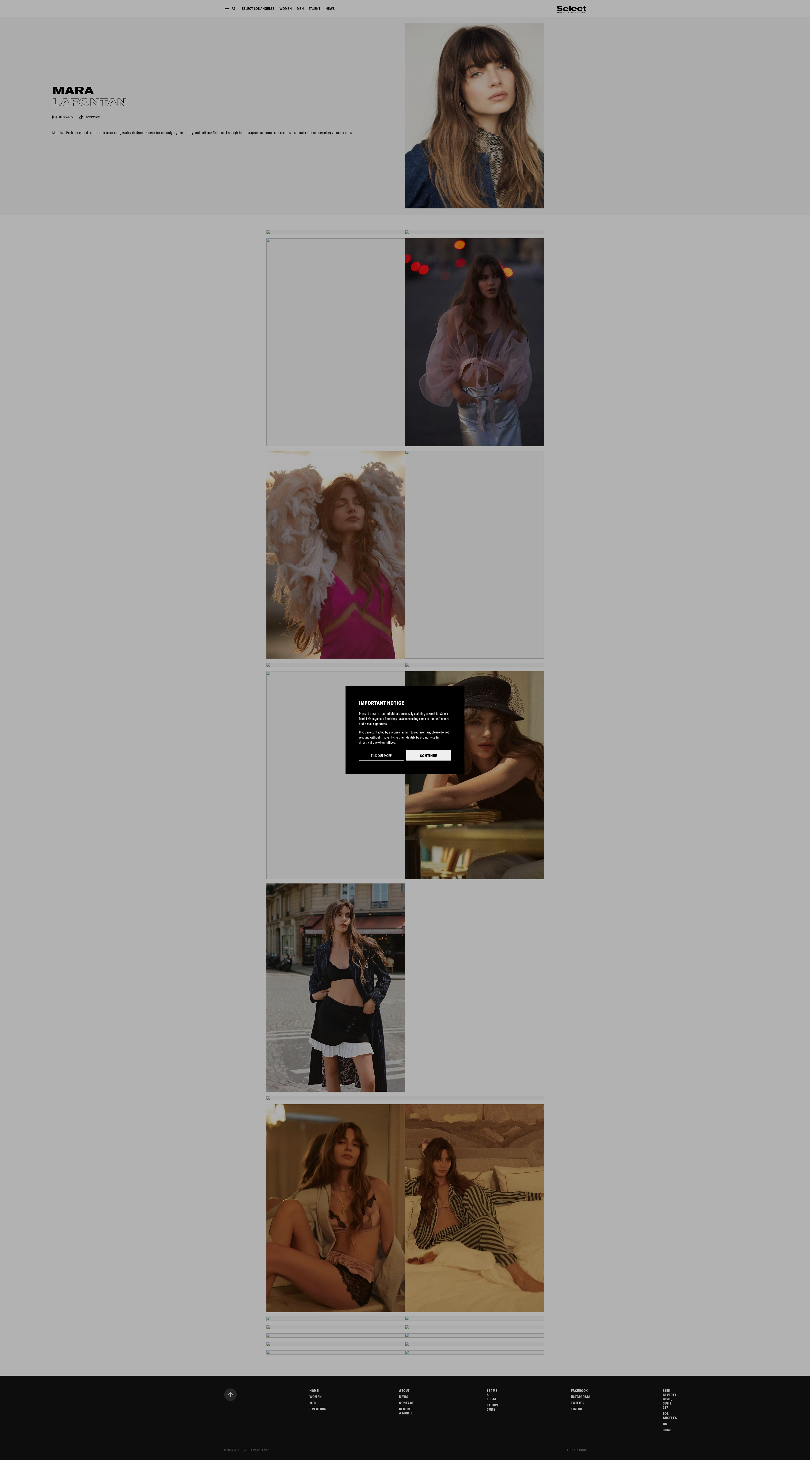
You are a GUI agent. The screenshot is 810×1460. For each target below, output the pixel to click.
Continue (428, 755)
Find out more (381, 755)
